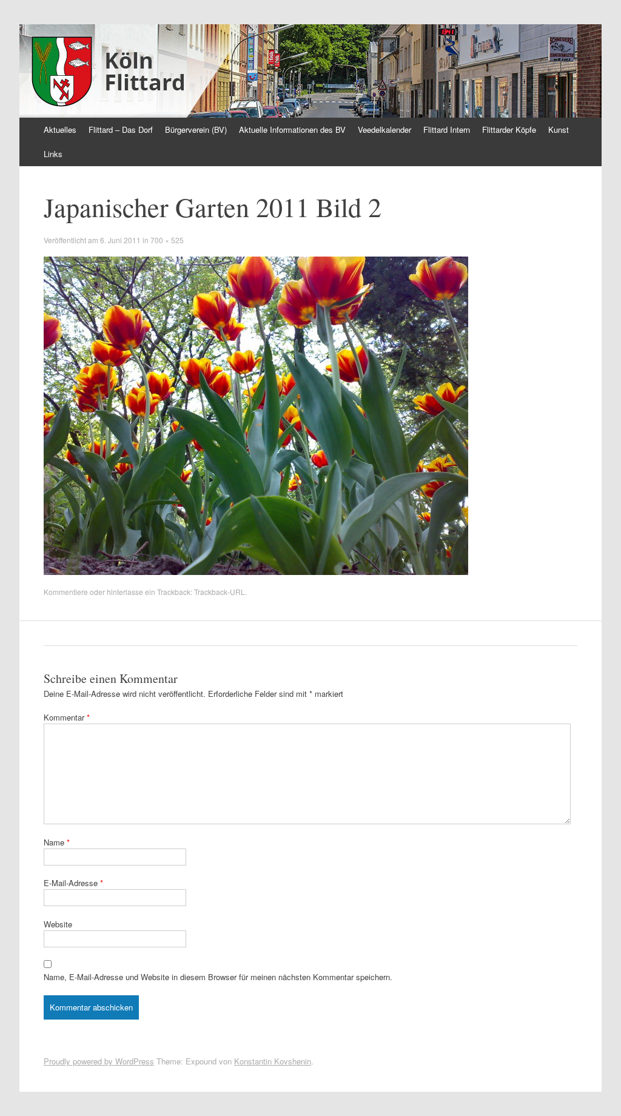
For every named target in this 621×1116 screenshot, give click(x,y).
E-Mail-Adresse (73, 883)
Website (58, 924)
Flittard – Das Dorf (121, 129)
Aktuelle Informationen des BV (292, 129)
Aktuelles (60, 129)
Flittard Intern (446, 129)
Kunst (558, 129)
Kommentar (67, 717)
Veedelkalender (384, 129)
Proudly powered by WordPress (99, 1061)
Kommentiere (66, 592)
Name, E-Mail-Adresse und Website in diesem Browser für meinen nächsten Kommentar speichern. (218, 977)
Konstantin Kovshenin (272, 1061)
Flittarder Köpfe (509, 129)
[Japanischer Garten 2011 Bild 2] (256, 571)
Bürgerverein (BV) (196, 129)
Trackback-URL (219, 592)
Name (57, 842)
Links (53, 154)
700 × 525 (167, 240)
